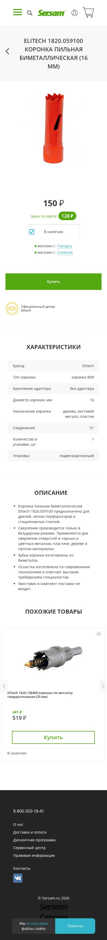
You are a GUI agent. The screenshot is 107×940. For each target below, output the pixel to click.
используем (37, 923)
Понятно (75, 925)
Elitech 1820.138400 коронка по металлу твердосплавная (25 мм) (40, 694)
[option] (53, 128)
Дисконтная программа (34, 839)
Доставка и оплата (29, 832)
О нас (18, 824)
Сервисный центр (29, 847)
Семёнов (65, 252)
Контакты (21, 868)
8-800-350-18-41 (28, 811)
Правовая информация (34, 855)
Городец (64, 245)
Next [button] (103, 686)
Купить (53, 281)
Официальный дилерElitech (38, 308)
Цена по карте (43, 216)
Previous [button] (4, 686)
